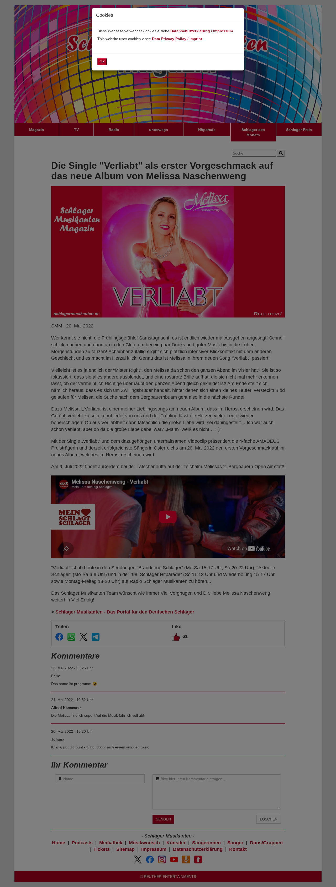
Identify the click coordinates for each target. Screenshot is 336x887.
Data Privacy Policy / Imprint (177, 39)
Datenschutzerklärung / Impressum (201, 31)
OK (102, 62)
